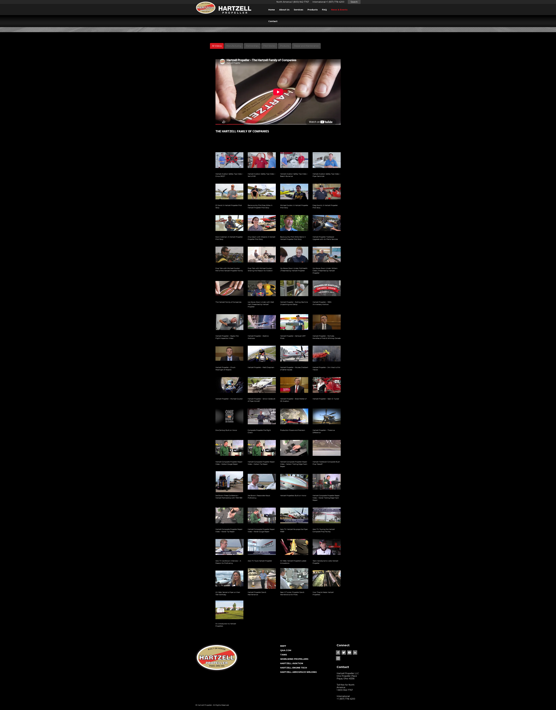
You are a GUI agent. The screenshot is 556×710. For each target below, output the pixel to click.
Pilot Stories (269, 46)
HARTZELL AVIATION (291, 663)
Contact (272, 21)
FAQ (324, 9)
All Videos (217, 46)
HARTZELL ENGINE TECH (293, 667)
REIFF (283, 646)
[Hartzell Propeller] (223, 8)
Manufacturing (233, 46)
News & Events (339, 9)
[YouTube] (349, 652)
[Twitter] (344, 652)
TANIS (283, 654)
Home (271, 9)
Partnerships (252, 46)
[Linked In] (355, 652)
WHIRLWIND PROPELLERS (294, 659)
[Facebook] (338, 652)
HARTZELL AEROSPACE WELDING (298, 672)
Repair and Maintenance (306, 46)
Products (313, 9)
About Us (284, 9)
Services (298, 9)
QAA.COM (285, 650)
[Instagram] (338, 658)
